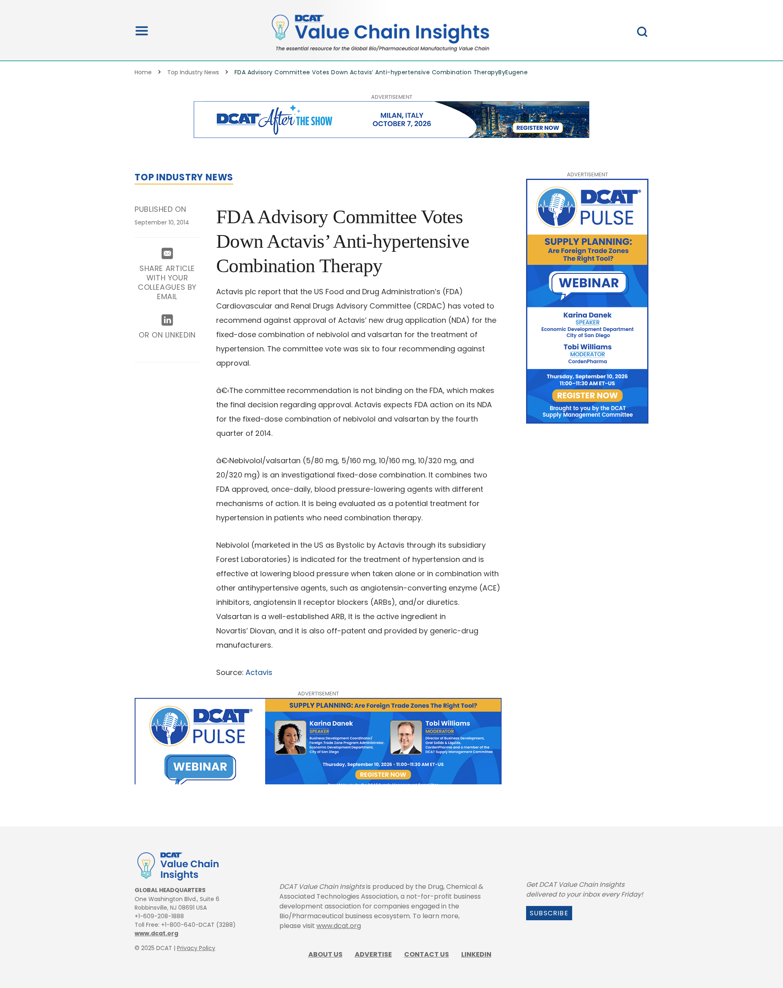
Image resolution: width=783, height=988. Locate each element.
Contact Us (426, 954)
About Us (325, 954)
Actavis (259, 672)
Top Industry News (193, 72)
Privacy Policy (196, 948)
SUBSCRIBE (549, 913)
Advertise (373, 954)
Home (143, 72)
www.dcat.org (156, 933)
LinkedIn (476, 954)
